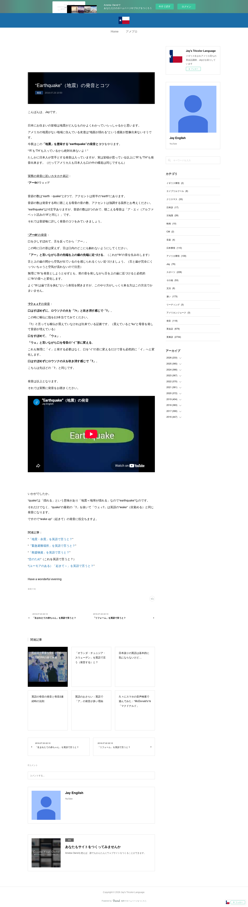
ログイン (186, 6)
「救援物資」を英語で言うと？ (49, 552)
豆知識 (172, 215)
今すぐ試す (164, 6)
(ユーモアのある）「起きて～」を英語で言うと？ (61, 566)
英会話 (173, 328)
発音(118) (32, 589)
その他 (172, 280)
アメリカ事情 (176, 255)
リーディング (175, 304)
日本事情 (174, 247)
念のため (34, 559)
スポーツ (174, 271)
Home (115, 31)
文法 (170, 288)
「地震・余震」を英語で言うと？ (50, 539)
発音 (39, 92)
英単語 (173, 336)
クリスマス (174, 199)
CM (170, 231)
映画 (171, 223)
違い (172, 296)
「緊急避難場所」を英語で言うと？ (52, 545)
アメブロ (131, 31)
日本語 (172, 207)
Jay (170, 263)
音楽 (170, 239)
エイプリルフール (177, 190)
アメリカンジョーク (178, 312)
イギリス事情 (175, 182)
